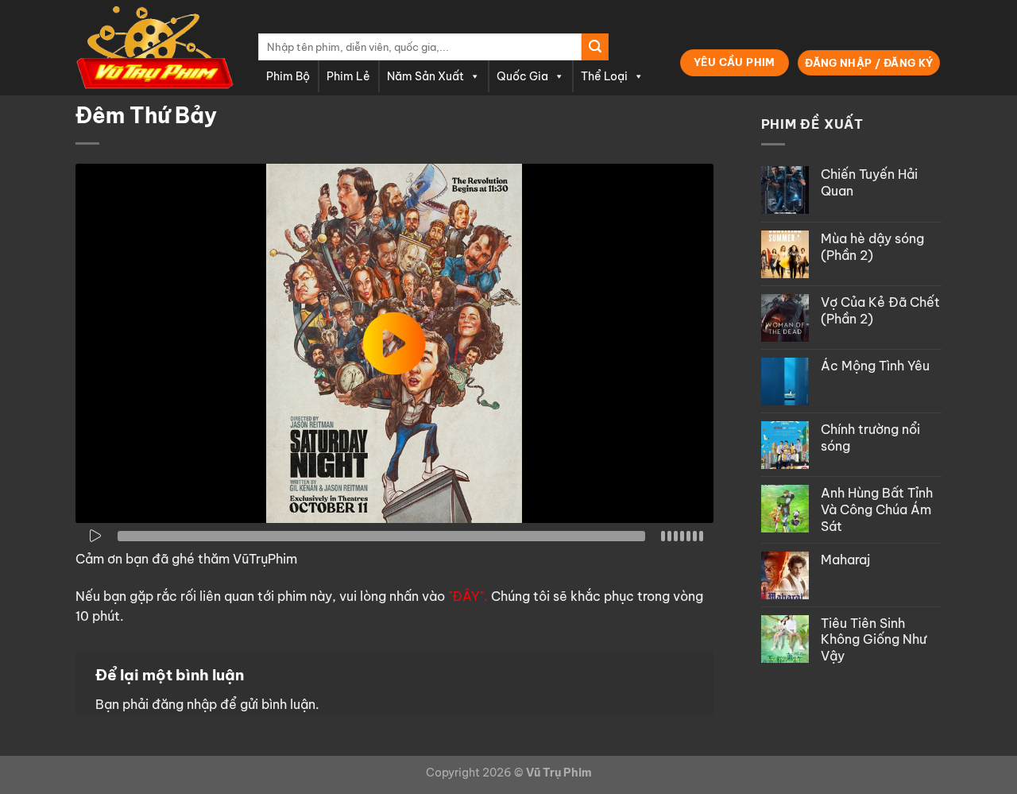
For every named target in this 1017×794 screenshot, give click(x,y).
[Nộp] (595, 46)
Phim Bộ (288, 76)
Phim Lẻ (348, 76)
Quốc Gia (522, 76)
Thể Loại (604, 76)
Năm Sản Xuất (425, 76)
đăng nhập (184, 704)
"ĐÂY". (468, 596)
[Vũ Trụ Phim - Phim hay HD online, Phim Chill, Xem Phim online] (154, 47)
